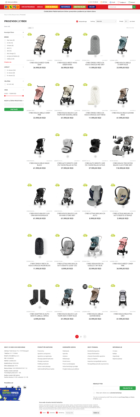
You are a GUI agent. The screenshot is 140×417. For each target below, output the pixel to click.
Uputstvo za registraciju (45, 356)
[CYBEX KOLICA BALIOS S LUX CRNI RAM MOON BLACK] (39, 196)
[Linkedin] (25, 387)
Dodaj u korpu (40, 79)
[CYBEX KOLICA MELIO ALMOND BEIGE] (123, 96)
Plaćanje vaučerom (43, 361)
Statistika (52, 412)
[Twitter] (12, 387)
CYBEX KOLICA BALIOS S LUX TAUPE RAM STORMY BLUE (67, 315)
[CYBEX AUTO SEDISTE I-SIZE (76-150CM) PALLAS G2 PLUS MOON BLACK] (95, 146)
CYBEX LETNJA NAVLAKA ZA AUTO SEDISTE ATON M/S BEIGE (123, 215)
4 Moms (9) (10, 45)
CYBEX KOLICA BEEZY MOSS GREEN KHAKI (67, 63)
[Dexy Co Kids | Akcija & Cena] (11, 7)
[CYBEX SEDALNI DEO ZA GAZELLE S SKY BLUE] (95, 246)
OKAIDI (92, 7)
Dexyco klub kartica (93, 353)
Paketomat (66, 351)
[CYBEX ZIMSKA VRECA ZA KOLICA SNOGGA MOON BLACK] (39, 246)
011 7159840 (14, 353)
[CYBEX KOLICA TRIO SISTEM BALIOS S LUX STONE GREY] (123, 146)
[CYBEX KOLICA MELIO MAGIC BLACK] (39, 146)
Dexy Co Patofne (93, 358)
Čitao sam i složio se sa (109, 392)
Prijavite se (127, 388)
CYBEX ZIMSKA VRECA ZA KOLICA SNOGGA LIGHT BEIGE (95, 114)
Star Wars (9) (10, 40)
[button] (14, 32)
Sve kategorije (28, 7)
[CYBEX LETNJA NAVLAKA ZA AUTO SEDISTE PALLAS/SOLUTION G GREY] (95, 196)
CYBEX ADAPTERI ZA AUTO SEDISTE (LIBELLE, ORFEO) (39, 315)
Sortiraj (92, 21)
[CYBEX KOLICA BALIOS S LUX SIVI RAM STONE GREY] (67, 196)
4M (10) (9, 51)
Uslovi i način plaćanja (44, 366)
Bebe (7, 26)
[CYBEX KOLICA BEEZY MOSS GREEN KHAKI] (67, 45)
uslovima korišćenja (116, 393)
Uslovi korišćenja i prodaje (70, 366)
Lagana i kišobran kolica (114, 60)
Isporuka (65, 353)
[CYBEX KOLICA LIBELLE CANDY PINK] (39, 96)
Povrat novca (66, 361)
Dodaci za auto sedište (86, 211)
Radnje (115, 353)
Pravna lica (41, 351)
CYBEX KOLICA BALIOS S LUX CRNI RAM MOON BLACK (39, 214)
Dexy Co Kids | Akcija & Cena (11, 14)
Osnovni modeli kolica (31, 60)
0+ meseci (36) (11, 70)
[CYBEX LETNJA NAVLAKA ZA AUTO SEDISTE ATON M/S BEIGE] (123, 196)
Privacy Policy (124, 397)
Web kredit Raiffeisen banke (46, 369)
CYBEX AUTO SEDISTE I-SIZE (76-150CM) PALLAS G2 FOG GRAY (67, 165)
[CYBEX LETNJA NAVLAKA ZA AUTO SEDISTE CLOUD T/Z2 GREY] (67, 246)
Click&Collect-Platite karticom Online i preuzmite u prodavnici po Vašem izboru (70, 11)
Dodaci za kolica (86, 60)
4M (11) (9, 48)
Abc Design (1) (11, 53)
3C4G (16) (10, 43)
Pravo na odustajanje (69, 364)
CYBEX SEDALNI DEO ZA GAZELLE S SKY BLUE (95, 264)
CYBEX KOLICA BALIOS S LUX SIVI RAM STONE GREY (67, 214)
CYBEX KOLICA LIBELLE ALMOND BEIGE (95, 315)
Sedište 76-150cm (58, 160)
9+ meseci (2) (11, 75)
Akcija (40, 7)
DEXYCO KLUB (79, 7)
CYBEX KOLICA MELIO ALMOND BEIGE (123, 114)
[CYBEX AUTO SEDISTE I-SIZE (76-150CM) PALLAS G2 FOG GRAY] (67, 146)
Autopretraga (83, 21)
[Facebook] (6, 387)
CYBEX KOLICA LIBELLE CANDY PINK (39, 114)
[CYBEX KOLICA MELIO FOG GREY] (123, 297)
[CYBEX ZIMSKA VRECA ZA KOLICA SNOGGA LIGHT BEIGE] (95, 96)
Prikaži (121, 21)
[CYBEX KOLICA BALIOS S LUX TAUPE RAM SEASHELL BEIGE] (67, 96)
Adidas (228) (10, 59)
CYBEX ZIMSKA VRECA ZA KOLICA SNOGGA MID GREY (94, 63)
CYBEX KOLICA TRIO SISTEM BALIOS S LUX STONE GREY (123, 164)
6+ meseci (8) (11, 73)
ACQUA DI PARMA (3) (13, 56)
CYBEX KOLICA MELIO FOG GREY (123, 315)
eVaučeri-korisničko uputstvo (96, 356)
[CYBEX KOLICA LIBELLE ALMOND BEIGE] (95, 297)
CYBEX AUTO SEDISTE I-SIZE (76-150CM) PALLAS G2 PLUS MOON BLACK (95, 165)
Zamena (65, 356)
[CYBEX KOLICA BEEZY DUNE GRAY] (39, 45)
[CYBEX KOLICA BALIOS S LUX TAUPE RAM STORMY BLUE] (67, 297)
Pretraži (14, 109)
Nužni (44, 412)
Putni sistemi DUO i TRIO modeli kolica (114, 160)
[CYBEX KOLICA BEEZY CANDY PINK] (123, 246)
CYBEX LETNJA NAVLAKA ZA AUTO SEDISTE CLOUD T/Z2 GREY (67, 265)
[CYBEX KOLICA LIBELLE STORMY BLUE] (123, 45)
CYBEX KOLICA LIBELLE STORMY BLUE (123, 63)
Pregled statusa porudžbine (71, 369)
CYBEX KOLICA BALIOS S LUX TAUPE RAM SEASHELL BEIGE (67, 114)
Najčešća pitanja (117, 358)
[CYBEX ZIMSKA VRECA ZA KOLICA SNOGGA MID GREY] (95, 45)
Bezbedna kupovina (93, 351)
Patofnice (65, 7)
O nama (115, 351)
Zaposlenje (116, 356)
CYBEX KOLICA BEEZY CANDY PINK (123, 264)
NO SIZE (10, 84)
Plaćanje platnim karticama (45, 358)
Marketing (61, 412)
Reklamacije (66, 358)
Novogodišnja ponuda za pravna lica (98, 364)
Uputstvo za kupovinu (44, 353)
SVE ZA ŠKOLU (51, 7)
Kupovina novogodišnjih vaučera (97, 361)
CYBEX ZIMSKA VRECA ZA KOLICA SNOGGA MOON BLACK (39, 264)
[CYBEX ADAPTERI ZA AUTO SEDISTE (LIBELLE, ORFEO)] (39, 297)
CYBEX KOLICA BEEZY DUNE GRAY (39, 63)
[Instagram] (19, 387)
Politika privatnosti (43, 364)
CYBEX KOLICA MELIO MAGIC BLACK (39, 164)
